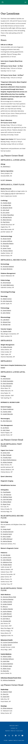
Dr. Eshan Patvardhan (7, 215)
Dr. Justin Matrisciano (7, 285)
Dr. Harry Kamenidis (7, 383)
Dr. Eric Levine (5, 212)
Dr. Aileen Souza (6, 668)
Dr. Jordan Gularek (6, 604)
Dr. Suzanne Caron (6, 534)
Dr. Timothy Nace (6, 457)
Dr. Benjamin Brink (6, 208)
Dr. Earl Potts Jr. (5, 618)
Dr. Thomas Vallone (7, 251)
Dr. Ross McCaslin (6, 386)
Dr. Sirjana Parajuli (6, 616)
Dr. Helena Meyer (6, 502)
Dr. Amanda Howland (7, 266)
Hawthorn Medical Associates (14, 730)
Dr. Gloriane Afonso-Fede (8, 597)
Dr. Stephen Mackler (7, 609)
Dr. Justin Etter (5, 661)
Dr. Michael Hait (5, 324)
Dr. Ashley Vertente (6, 462)
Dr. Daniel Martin (6, 310)
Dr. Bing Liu (4, 606)
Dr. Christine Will (6, 621)
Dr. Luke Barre (5, 320)
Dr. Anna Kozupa (6, 282)
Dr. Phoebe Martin (6, 565)
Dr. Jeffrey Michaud (6, 539)
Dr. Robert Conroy (6, 299)
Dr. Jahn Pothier (5, 313)
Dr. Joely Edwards (6, 560)
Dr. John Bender (5, 555)
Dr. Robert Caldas (6, 656)
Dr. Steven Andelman (7, 409)
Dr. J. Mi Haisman (6, 494)
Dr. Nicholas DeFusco (7, 659)
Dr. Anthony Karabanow (8, 680)
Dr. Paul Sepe (5, 246)
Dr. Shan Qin (4, 694)
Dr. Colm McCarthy (6, 499)
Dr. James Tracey (6, 248)
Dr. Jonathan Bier (6, 205)
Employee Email (14, 725)
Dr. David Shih (5, 696)
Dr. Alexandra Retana (7, 243)
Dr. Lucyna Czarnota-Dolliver (9, 642)
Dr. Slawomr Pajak (6, 692)
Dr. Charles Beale (6, 203)
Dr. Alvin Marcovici (6, 421)
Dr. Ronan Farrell (6, 239)
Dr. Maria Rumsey (6, 220)
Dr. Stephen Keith (6, 331)
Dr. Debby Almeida (6, 347)
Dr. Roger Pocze (5, 504)
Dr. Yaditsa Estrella (6, 602)
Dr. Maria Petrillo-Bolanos (8, 460)
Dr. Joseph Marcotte (7, 414)
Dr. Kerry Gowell (6, 536)
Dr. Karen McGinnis (6, 269)
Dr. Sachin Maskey (6, 611)
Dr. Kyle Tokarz (5, 430)
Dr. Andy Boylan (5, 378)
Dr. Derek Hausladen (7, 381)
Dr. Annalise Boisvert (7, 532)
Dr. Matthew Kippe (6, 497)
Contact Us (7, 193)
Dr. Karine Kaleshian (7, 664)
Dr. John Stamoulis (6, 301)
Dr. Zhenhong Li (5, 166)
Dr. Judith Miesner (6, 614)
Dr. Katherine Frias (6, 562)
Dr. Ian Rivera (5, 428)
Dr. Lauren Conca (6, 557)
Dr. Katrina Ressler (6, 541)
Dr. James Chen (5, 453)
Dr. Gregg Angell (6, 529)
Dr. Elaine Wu (5, 671)
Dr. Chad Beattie (6, 492)
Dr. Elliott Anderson (6, 708)
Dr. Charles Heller (6, 412)
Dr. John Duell (5, 210)
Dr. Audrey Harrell (6, 645)
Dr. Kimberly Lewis (6, 666)
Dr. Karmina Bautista (7, 599)
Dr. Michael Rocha (6, 217)
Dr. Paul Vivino (5, 222)
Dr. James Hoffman (6, 241)
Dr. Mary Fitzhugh (6, 455)
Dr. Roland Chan (6, 322)
